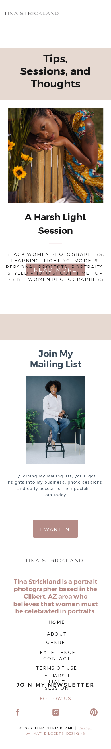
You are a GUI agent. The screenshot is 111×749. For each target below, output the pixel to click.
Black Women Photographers (55, 254)
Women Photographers (66, 279)
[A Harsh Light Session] (55, 155)
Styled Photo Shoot (40, 272)
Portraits (87, 266)
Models (86, 260)
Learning (25, 260)
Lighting (57, 260)
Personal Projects (37, 266)
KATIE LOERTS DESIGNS (58, 733)
